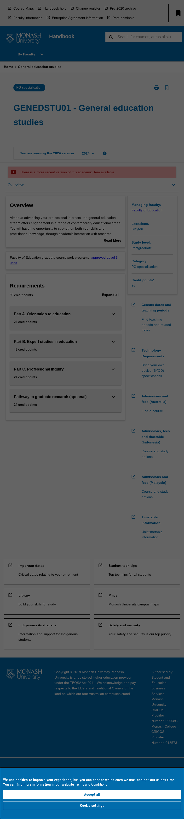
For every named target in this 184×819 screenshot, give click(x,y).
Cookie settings (92, 805)
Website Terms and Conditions (84, 784)
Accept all (92, 794)
